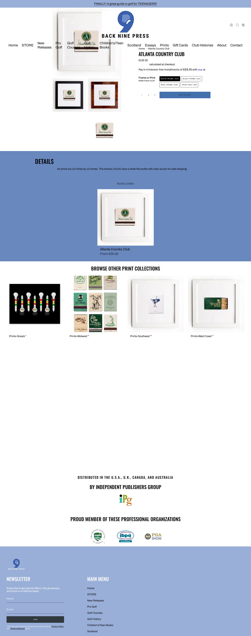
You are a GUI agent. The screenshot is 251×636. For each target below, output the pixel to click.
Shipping (144, 64)
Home (90, 588)
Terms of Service (17, 628)
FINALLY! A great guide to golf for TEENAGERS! (125, 3)
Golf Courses (94, 612)
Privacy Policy (57, 626)
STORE (91, 594)
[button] (45, 45)
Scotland (92, 631)
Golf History (94, 619)
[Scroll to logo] (125, 500)
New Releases (95, 600)
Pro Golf (92, 606)
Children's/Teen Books (100, 625)
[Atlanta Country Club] (125, 217)
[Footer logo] (16, 565)
